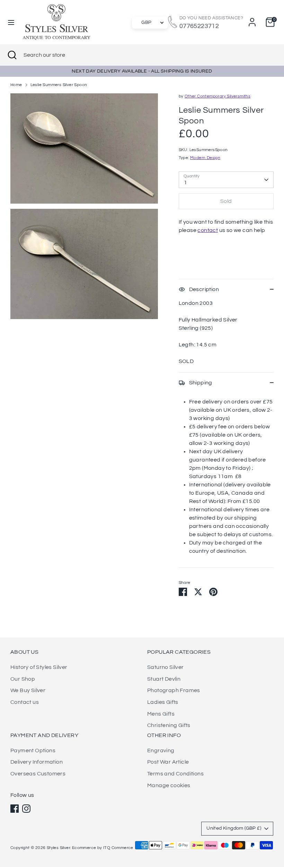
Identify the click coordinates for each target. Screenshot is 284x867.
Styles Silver (58, 848)
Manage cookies (168, 785)
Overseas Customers (37, 773)
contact (207, 230)
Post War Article (168, 762)
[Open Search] (11, 55)
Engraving (161, 750)
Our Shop (22, 679)
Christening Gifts (168, 725)
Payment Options (32, 750)
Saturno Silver (165, 667)
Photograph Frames (173, 690)
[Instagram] (26, 808)
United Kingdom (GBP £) (233, 828)
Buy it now (226, 250)
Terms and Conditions (175, 773)
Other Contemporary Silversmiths (217, 96)
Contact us (24, 702)
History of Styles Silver (39, 667)
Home (16, 85)
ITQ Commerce (118, 848)
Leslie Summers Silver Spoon (58, 85)
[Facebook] (14, 808)
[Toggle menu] (11, 22)
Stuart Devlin (163, 679)
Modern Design (205, 158)
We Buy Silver (27, 690)
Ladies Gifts (162, 702)
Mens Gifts (161, 714)
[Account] (252, 19)
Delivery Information (36, 762)
